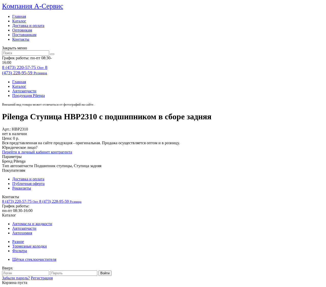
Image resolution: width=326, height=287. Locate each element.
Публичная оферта (28, 183)
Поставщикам (24, 35)
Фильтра (19, 251)
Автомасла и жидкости (32, 224)
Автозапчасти (24, 91)
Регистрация (42, 278)
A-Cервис (32, 6)
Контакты (20, 39)
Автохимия (22, 233)
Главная (19, 16)
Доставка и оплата (28, 25)
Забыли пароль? (16, 278)
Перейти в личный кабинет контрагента (37, 152)
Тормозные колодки (29, 246)
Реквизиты (21, 188)
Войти (105, 273)
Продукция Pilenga (28, 95)
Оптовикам (22, 30)
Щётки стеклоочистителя (34, 259)
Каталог (19, 21)
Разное (18, 241)
